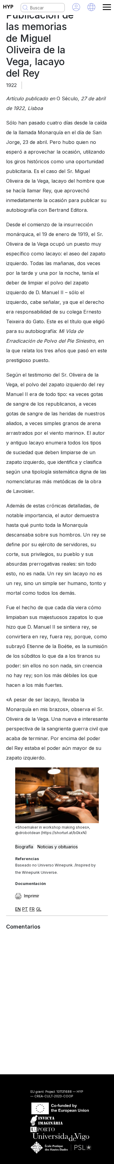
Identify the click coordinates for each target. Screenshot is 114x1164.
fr (32, 909)
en (18, 909)
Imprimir (31, 895)
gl (38, 909)
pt (25, 909)
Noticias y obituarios (57, 846)
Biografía (24, 846)
